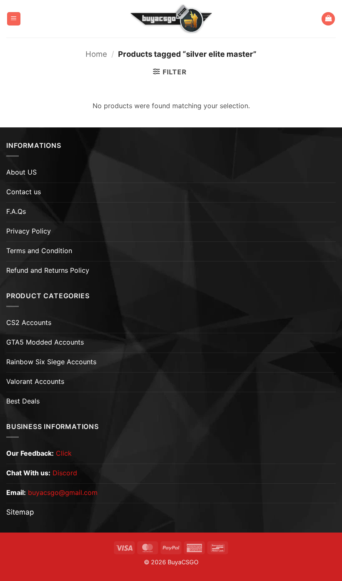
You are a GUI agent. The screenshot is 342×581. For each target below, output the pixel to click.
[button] (13, 19)
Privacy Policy (28, 231)
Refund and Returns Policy (47, 270)
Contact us (23, 192)
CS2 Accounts (28, 322)
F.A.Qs (16, 211)
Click (64, 453)
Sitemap (20, 512)
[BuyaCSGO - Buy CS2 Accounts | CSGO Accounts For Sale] (171, 18)
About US (21, 172)
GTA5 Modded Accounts (45, 342)
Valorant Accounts (35, 381)
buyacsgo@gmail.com (63, 492)
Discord (65, 473)
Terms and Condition (39, 250)
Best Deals (23, 401)
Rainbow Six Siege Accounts (51, 362)
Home (96, 53)
